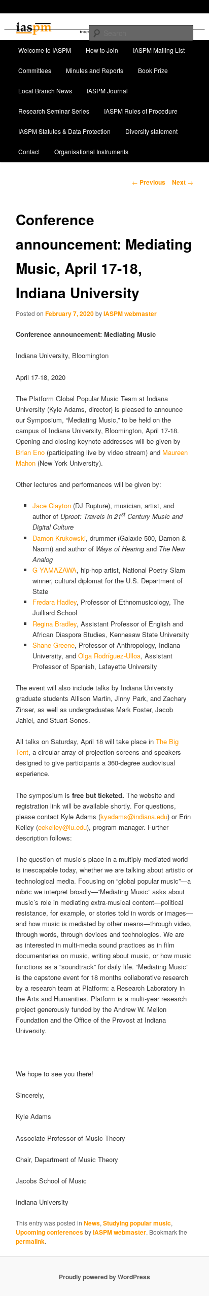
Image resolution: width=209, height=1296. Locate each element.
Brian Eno (30, 452)
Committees (34, 70)
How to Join (102, 50)
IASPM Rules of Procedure (141, 111)
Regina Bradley (54, 623)
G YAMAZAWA (54, 570)
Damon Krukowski (59, 538)
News (92, 1223)
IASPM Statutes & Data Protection (64, 131)
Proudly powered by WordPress (104, 1276)
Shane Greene (53, 645)
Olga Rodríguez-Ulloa (109, 655)
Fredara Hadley (54, 602)
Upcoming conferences (49, 1232)
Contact (29, 151)
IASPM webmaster (130, 313)
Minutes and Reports (94, 70)
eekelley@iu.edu (62, 827)
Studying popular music (137, 1223)
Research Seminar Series (53, 111)
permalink (30, 1241)
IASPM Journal (107, 90)
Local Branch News (45, 90)
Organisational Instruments (91, 151)
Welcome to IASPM (44, 50)
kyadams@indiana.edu (133, 816)
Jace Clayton (51, 505)
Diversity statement (151, 131)
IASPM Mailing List (159, 50)
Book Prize (153, 70)
